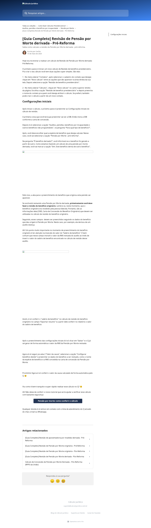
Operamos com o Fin (77, 521)
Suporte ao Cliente (78, 513)
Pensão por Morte (67, 28)
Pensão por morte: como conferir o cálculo (58, 401)
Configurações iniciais (119, 34)
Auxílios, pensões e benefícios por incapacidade (40, 28)
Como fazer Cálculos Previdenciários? (52, 26)
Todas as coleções (29, 26)
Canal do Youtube (93, 513)
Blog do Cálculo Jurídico (59, 513)
